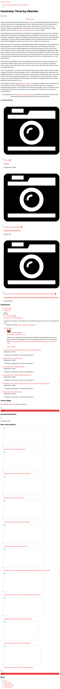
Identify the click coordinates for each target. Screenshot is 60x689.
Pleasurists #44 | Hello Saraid (13, 392)
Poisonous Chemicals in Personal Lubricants (17, 473)
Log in (5, 681)
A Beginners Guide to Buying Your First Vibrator (18, 619)
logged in (11, 404)
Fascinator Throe (21, 30)
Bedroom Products (22, 5)
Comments (7, 308)
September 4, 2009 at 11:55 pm (13, 318)
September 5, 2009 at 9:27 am (16, 334)
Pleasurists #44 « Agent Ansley (13, 358)
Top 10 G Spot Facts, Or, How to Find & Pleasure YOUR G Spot (22, 595)
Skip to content (5, 2)
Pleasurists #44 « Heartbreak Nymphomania (17, 375)
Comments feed (9, 685)
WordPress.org (8, 687)
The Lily (6, 164)
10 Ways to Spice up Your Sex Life (14, 498)
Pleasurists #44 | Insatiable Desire (14, 367)
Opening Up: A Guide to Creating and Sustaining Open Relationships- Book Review (31, 297)
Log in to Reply (8, 328)
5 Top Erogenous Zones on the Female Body (17, 643)
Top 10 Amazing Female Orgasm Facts (15, 546)
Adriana (10, 316)
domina (4, 16)
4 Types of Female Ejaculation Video (15, 449)
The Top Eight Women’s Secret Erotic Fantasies (18, 667)
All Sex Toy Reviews (9, 5)
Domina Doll (14, 332)
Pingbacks (7, 310)
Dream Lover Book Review (12, 230)
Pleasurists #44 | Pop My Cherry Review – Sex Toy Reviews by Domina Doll (26, 383)
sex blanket (26, 83)
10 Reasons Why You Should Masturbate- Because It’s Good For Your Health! (27, 570)
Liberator (32, 30)
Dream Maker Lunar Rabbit (26, 325)
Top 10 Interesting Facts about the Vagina (16, 522)
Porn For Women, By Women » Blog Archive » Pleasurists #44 (22, 350)
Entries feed (7, 683)
